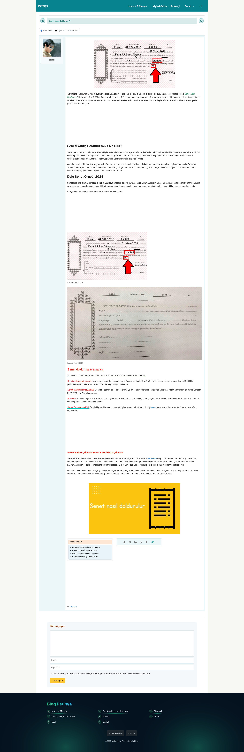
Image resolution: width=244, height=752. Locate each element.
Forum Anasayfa (115, 733)
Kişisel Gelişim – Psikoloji (166, 6)
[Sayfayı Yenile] (201, 20)
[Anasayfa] (42, 20)
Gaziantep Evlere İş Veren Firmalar (85, 557)
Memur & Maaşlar (138, 6)
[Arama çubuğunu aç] (200, 6)
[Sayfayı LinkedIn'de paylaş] (135, 542)
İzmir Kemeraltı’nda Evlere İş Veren (85, 554)
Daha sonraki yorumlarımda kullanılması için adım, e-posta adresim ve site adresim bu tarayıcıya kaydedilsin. (101, 673)
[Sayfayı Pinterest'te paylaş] (141, 542)
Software (131, 733)
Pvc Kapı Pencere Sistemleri (115, 711)
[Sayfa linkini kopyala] (152, 542)
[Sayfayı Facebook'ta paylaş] (124, 542)
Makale (106, 722)
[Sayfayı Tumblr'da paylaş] (146, 542)
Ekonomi (73, 606)
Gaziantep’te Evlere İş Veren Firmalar (86, 547)
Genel (188, 6)
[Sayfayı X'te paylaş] (130, 542)
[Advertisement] (134, 125)
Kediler (106, 716)
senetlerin (152, 458)
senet (153, 407)
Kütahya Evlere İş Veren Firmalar (84, 550)
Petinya (43, 5)
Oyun (53, 722)
